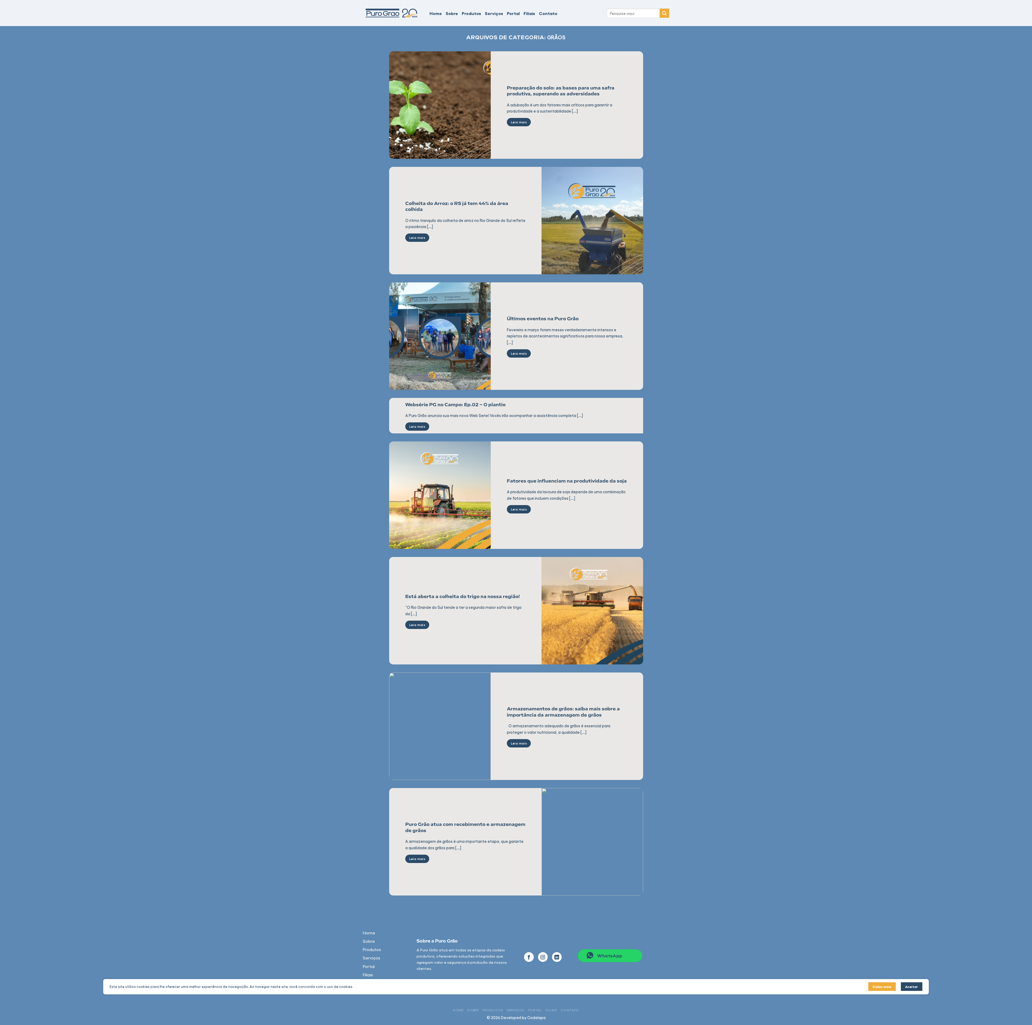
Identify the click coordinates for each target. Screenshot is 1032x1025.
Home (435, 13)
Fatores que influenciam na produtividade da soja (567, 481)
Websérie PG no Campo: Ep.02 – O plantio (455, 404)
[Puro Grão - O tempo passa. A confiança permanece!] (392, 13)
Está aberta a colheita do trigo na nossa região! (462, 596)
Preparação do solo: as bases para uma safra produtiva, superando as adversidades (560, 90)
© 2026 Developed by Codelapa (516, 1017)
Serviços (494, 13)
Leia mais (519, 122)
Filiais (529, 13)
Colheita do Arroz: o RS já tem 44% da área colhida (456, 206)
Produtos (471, 13)
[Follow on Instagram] (543, 957)
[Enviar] (664, 13)
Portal (513, 13)
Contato (548, 13)
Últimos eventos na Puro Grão (543, 318)
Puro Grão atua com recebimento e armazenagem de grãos (465, 827)
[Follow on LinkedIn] (557, 957)
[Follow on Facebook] (529, 957)
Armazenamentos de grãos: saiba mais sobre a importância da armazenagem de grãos (563, 711)
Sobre (452, 13)
